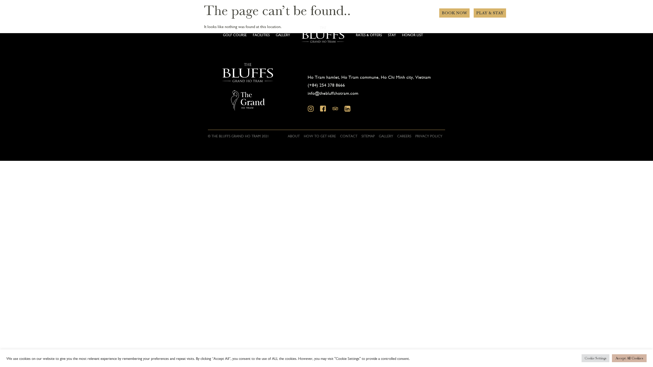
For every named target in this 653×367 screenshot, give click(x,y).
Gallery (283, 34)
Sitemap (368, 135)
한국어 (417, 44)
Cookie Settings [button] (595, 358)
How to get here (320, 135)
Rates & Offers (369, 34)
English (421, 37)
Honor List (412, 34)
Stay (392, 34)
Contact (348, 135)
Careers (404, 135)
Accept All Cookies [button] (629, 358)
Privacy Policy (428, 135)
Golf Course (235, 34)
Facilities (261, 34)
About (294, 135)
